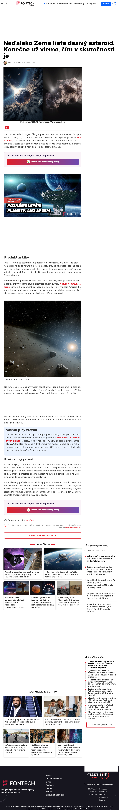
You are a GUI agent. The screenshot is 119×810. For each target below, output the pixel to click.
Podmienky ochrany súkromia (16, 806)
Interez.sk (103, 789)
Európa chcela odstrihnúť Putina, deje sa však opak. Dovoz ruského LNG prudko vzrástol (100, 692)
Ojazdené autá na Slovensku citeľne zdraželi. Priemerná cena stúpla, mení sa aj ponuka (101, 715)
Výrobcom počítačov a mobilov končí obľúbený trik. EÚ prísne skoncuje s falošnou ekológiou (102, 674)
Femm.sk (103, 794)
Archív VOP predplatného (46, 809)
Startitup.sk (92, 789)
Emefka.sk (103, 792)
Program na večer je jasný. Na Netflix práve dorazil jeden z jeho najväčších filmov (100, 596)
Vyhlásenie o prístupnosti (54, 806)
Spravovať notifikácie (55, 795)
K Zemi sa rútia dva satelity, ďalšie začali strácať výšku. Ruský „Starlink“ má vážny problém (100, 607)
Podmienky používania (100, 806)
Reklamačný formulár (65, 809)
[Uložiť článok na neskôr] (7, 127)
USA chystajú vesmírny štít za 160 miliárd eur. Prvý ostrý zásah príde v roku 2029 (102, 700)
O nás (48, 782)
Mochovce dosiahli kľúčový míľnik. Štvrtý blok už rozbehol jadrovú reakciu (100, 707)
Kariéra (49, 792)
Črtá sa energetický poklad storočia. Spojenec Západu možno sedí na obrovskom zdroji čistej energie (99, 570)
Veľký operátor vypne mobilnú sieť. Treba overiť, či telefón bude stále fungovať (101, 558)
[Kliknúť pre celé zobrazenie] (42, 94)
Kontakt (49, 775)
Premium (106, 3)
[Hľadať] (6, 3)
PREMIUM (50, 4)
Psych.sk (102, 800)
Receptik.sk (103, 797)
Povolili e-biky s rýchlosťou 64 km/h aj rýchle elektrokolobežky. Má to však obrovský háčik (101, 583)
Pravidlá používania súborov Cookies (77, 806)
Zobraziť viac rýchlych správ (100, 725)
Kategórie (91, 4)
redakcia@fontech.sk (73, 527)
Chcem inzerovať (54, 779)
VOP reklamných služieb (84, 809)
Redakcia (50, 785)
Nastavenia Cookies (36, 806)
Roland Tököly (15, 63)
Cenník (49, 788)
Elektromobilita (64, 4)
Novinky (30, 520)
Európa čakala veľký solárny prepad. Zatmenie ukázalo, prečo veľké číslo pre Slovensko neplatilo (101, 665)
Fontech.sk (93, 794)
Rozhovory (79, 4)
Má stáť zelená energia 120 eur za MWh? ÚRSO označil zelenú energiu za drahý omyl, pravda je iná (102, 683)
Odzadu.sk (93, 792)
